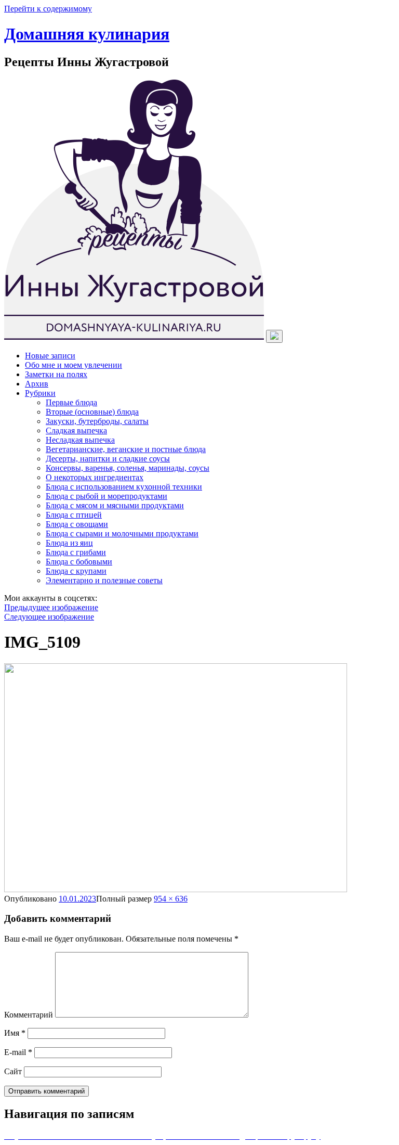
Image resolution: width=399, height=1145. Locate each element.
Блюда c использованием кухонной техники (124, 486)
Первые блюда (71, 402)
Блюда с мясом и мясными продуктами (115, 505)
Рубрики (40, 393)
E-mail (18, 1052)
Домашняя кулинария (86, 33)
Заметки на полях (56, 374)
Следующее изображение (49, 616)
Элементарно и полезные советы (104, 580)
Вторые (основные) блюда (92, 411)
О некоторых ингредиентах (94, 477)
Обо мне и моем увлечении (73, 365)
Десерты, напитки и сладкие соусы (108, 458)
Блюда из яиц (69, 542)
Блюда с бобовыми (79, 561)
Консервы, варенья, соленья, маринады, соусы (127, 468)
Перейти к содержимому (48, 8)
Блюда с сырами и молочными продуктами (122, 533)
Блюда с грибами (76, 552)
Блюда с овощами (77, 524)
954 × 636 (171, 898)
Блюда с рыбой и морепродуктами (106, 496)
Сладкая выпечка (76, 430)
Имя (14, 1032)
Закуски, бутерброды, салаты (97, 421)
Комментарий (28, 1014)
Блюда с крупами (76, 571)
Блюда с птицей (74, 514)
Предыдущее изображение (51, 607)
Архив (36, 383)
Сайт (13, 1071)
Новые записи (50, 355)
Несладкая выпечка (80, 439)
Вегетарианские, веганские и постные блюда (126, 449)
